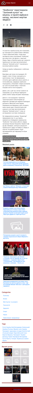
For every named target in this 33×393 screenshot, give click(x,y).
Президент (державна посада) (12, 331)
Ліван (8, 139)
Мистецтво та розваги (10, 302)
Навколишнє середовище (11, 318)
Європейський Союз (20, 333)
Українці (5, 329)
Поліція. (13, 338)
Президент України (19, 335)
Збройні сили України (20, 329)
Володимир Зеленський (22, 327)
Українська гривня (22, 338)
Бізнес (5, 299)
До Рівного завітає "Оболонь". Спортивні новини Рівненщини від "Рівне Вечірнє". (16, 186)
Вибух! (12, 139)
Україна (8, 327)
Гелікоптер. (21, 137)
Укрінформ (16, 337)
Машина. (10, 335)
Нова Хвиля (10, 3)
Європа (4, 335)
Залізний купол (6, 141)
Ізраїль (4, 139)
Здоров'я (6, 308)
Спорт (5, 311)
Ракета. (8, 338)
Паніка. (17, 139)
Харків (4, 340)
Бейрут (27, 139)
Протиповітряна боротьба (9, 136)
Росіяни (10, 329)
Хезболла (22, 139)
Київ (12, 327)
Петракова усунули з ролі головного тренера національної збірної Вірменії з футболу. (15, 236)
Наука (5, 314)
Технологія (6, 305)
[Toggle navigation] (29, 3)
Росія (4, 327)
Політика (6, 295)
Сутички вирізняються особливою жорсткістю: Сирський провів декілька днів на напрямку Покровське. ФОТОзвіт (16, 163)
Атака (26, 137)
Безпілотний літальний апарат (10, 137)
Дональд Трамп (7, 337)
